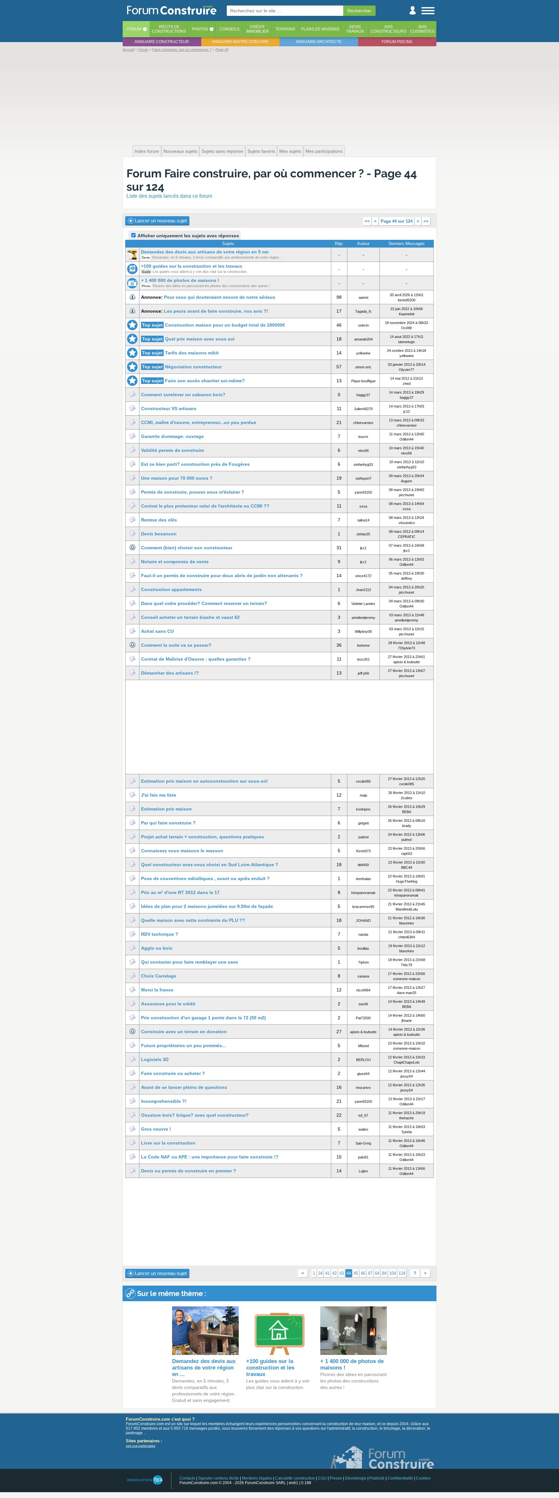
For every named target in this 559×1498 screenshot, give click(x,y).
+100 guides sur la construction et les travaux (191, 266)
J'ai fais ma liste (158, 795)
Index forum (147, 151)
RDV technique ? (159, 934)
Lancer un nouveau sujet (160, 220)
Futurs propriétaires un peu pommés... (183, 1045)
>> (426, 221)
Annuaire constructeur (162, 41)
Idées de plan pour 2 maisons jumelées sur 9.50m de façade (207, 906)
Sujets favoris (261, 151)
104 (392, 1273)
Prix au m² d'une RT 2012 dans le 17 (180, 892)
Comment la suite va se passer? (176, 645)
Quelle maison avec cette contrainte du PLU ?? (193, 920)
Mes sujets (290, 151)
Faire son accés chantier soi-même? (205, 380)
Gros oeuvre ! (156, 1129)
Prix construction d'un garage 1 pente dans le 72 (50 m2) (203, 1017)
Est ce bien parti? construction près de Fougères (195, 464)
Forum (134, 29)
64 (377, 1273)
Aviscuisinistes (422, 29)
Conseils (229, 29)
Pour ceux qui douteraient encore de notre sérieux (219, 297)
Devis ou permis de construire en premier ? (188, 1170)
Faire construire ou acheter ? (173, 1073)
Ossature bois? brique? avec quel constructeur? (195, 1115)
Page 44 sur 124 (396, 221)
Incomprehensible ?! (164, 1101)
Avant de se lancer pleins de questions (184, 1087)
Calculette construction (295, 1478)
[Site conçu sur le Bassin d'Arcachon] (144, 1480)
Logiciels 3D (155, 1059)
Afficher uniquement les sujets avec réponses (188, 235)
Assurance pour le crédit (168, 1003)
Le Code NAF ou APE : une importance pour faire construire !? (210, 1156)
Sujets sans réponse (222, 151)
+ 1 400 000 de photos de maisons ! (180, 280)
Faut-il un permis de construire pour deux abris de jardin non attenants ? (222, 575)
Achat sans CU (157, 631)
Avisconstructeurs (388, 29)
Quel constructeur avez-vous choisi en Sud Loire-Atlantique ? (209, 864)
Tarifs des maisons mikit (192, 352)
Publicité (377, 1478)
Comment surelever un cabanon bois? (183, 394)
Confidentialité (400, 1478)
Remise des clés (159, 519)
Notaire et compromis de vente (175, 561)
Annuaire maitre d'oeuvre (240, 41)
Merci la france (157, 989)
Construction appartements (171, 589)
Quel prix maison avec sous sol (200, 338)
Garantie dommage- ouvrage (172, 436)
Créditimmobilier (257, 29)
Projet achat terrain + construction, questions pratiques (202, 836)
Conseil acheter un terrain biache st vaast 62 (190, 617)
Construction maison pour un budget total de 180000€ (225, 325)
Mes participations (324, 151)
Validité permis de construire (172, 450)
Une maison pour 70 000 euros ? (177, 478)
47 (370, 1273)
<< (367, 221)
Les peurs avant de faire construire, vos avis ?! (216, 311)
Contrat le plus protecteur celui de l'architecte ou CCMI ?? (205, 506)
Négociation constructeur (193, 366)
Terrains (285, 29)
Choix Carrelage (158, 975)
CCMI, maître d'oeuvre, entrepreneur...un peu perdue (198, 422)
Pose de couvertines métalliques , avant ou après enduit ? (205, 878)
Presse (336, 1478)
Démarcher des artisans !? (170, 673)
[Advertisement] (279, 97)
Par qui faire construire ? (168, 822)
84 (384, 1273)
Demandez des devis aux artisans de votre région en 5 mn (205, 251)
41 (327, 1273)
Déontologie (356, 1478)
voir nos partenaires (140, 1446)
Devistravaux (355, 29)
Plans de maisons (320, 29)
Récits (169, 29)
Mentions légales (257, 1478)
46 (363, 1273)
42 (334, 1273)
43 (341, 1273)
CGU (322, 1478)
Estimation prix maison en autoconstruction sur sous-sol (204, 781)
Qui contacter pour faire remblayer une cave (189, 962)
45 (356, 1273)
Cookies (423, 1478)
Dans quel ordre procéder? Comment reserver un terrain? (204, 603)
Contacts (187, 1478)
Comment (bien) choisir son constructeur (186, 547)
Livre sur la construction (168, 1143)
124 (402, 1273)
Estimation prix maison (166, 808)
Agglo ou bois (156, 948)
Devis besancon (159, 533)
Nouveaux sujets (180, 151)
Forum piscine (397, 41)
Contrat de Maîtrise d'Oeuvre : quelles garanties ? (196, 659)
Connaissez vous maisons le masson (182, 850)
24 (320, 1273)
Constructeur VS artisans (168, 408)
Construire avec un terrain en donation (184, 1031)
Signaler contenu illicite (218, 1478)
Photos (200, 29)
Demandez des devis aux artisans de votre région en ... (204, 1367)
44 (348, 1273)
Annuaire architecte (319, 41)
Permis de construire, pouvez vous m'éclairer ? (192, 492)
